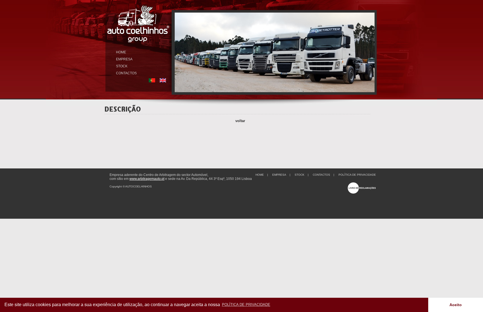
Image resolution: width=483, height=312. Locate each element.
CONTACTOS (126, 73)
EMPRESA (124, 59)
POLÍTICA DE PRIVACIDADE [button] (246, 305)
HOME (121, 52)
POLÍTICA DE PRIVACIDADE (357, 174)
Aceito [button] (455, 305)
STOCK (121, 66)
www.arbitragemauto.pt (146, 179)
